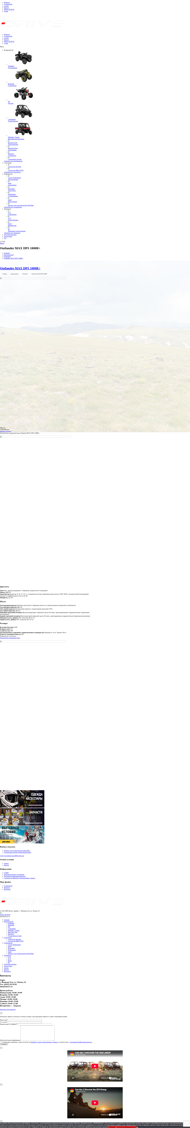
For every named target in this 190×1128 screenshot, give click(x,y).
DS (9, 927)
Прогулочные (12, 201)
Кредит (6, 8)
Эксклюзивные (13, 179)
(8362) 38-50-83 (9, 9)
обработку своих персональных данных (44, 1042)
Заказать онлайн (5, 431)
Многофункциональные (16, 139)
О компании (8, 4)
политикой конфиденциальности (81, 1042)
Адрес (6, 11)
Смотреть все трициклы (12, 233)
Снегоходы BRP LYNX (16, 941)
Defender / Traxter (13, 930)
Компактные (12, 225)
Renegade (11, 925)
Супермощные (13, 196)
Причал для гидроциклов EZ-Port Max (17, 850)
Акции (6, 6)
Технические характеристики (10, 638)
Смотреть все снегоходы (12, 172)
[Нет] (137, 1127)
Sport (9, 946)
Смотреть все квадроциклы (13, 161)
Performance (12, 950)
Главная (6, 920)
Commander (12, 929)
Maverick (11, 934)
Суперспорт (12, 155)
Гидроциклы (8, 943)
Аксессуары (8, 966)
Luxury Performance (14, 945)
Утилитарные (12, 68)
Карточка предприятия (7, 1009)
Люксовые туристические (16, 231)
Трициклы (7, 955)
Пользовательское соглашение (14, 874)
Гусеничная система (14, 936)
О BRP (6, 873)
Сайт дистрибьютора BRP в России (12, 856)
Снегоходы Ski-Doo (14, 939)
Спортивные (12, 85)
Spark (10, 952)
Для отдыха (12, 190)
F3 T (9, 959)
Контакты (7, 889)
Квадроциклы (8, 921)
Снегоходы (7, 937)
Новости (7, 2)
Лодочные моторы (10, 964)
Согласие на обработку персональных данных (19, 878)
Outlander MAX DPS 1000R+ (20, 268)
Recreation (11, 948)
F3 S (9, 957)
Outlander (11, 923)
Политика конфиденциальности (15, 876)
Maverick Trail (12, 932)
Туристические (13, 121)
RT (9, 962)
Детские (10, 103)
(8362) (5, 915)
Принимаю (112, 1127)
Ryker (10, 961)
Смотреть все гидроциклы (13, 207)
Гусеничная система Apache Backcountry (17, 852)
